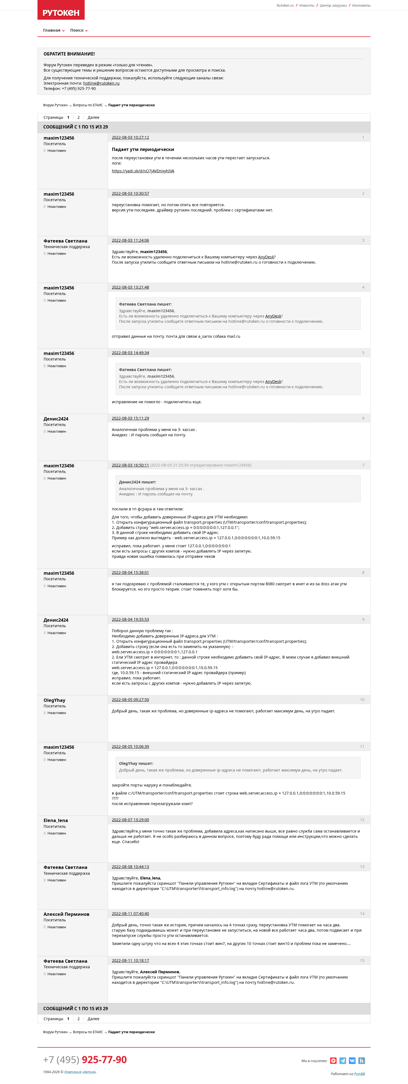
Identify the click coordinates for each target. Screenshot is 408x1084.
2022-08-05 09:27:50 (130, 699)
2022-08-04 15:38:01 (130, 572)
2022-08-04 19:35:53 (130, 619)
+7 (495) (85, 1059)
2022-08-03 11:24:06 (130, 240)
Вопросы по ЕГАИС (88, 105)
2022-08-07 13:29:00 (130, 819)
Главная (52, 30)
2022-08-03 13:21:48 (130, 287)
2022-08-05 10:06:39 (130, 746)
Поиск (77, 30)
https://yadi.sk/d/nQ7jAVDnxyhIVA (143, 170)
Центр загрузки (333, 5)
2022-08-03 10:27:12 (130, 137)
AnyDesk (266, 256)
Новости (306, 5)
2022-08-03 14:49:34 (130, 352)
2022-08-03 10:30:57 (130, 193)
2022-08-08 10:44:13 (130, 866)
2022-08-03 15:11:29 (130, 418)
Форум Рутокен (55, 105)
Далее (93, 117)
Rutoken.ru (285, 5)
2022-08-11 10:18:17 (130, 960)
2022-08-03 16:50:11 (130, 465)
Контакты (361, 5)
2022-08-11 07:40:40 (130, 913)
